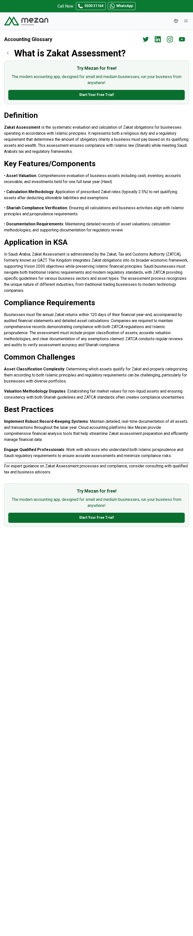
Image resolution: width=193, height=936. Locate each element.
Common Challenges (39, 357)
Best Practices (29, 409)
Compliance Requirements (49, 302)
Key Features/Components (49, 163)
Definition (21, 115)
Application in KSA (36, 242)
